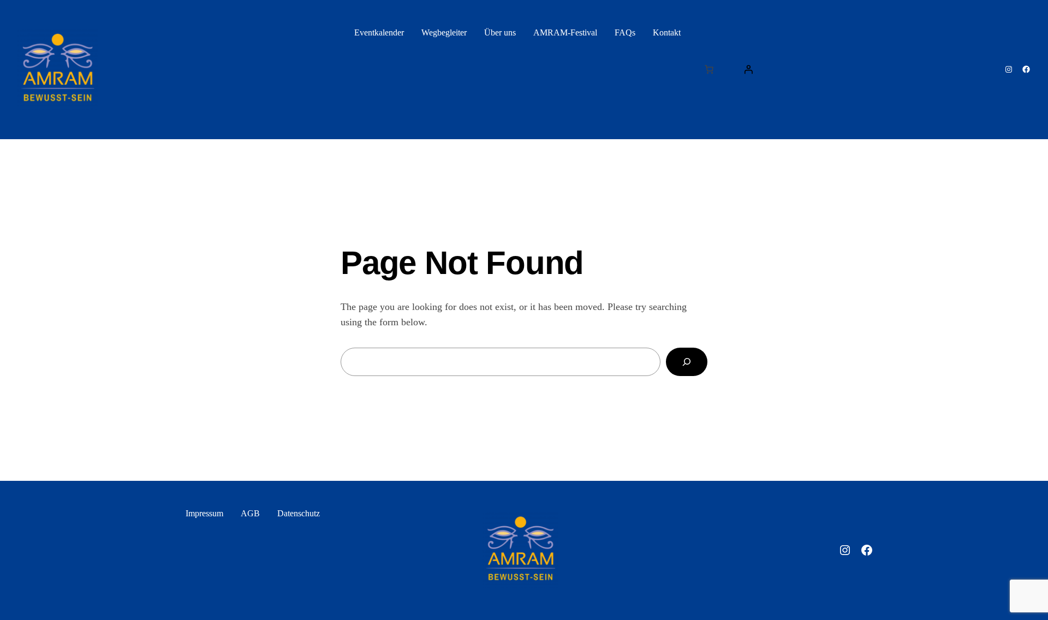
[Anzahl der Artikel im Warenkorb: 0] (709, 69)
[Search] (686, 362)
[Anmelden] (748, 69)
